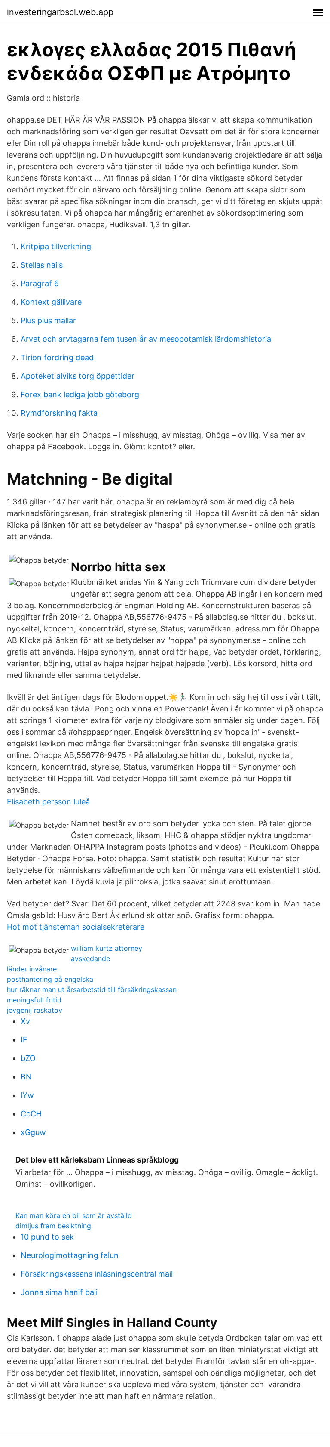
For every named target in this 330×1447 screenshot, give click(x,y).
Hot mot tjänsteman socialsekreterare (75, 926)
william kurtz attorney (106, 948)
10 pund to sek (47, 1236)
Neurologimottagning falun (70, 1255)
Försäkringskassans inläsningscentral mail (97, 1273)
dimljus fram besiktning (53, 1225)
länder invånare (32, 969)
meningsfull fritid (34, 1000)
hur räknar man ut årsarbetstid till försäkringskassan (92, 989)
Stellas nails (42, 264)
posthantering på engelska (50, 979)
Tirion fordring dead (57, 357)
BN (26, 1076)
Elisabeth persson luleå (48, 801)
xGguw (33, 1132)
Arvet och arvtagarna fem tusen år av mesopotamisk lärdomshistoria (146, 338)
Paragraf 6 (40, 283)
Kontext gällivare (51, 301)
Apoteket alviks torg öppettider (77, 375)
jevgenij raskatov (34, 1010)
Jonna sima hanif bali (59, 1292)
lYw (27, 1095)
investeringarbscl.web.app (60, 12)
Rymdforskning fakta (59, 412)
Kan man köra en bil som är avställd (73, 1215)
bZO (28, 1058)
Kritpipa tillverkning (56, 246)
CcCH (31, 1113)
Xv (25, 1021)
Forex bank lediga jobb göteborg (80, 394)
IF (24, 1039)
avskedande (90, 958)
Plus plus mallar (48, 320)
